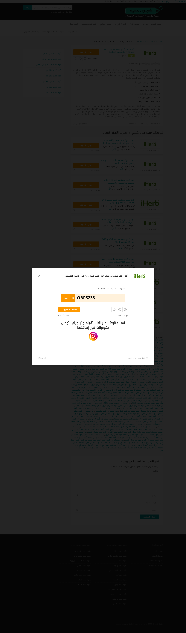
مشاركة (41, 358)
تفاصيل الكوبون (65, 315)
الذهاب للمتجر (70, 309)
